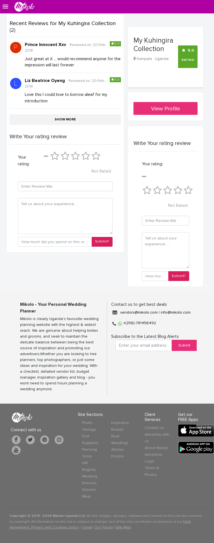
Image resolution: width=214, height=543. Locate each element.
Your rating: (24, 160)
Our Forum (103, 527)
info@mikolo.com (176, 312)
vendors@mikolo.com (139, 312)
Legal (87, 527)
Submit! (102, 241)
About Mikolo (156, 447)
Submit (184, 345)
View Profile (165, 108)
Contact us (154, 427)
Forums (117, 456)
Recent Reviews (62, 23)
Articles (117, 449)
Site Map (123, 527)
